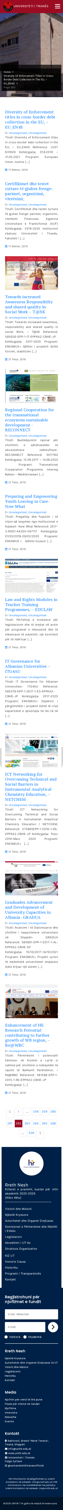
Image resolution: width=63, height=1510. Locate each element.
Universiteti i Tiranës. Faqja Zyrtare (20, 1459)
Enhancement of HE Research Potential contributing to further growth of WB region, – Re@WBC (27, 1035)
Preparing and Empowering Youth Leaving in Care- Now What (31, 501)
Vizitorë (14, 1337)
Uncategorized (18, 132)
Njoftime (10, 1408)
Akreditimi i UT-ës (17, 1242)
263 (27, 1123)
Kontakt (10, 1279)
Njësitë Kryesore (16, 1214)
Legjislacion (13, 1237)
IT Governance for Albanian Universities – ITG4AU (27, 666)
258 (36, 1111)
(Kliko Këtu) (13, 1197)
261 (9, 1123)
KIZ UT (10, 1255)
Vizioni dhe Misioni (18, 1209)
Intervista (11, 1412)
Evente (9, 1421)
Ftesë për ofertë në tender (22, 1404)
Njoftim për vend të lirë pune (24, 1399)
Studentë (34, 1337)
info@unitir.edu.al (19, 1449)
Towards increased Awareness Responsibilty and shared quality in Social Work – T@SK (29, 304)
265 (44, 1123)
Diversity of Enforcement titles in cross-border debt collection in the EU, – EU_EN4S (30, 119)
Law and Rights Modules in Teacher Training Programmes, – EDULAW (31, 604)
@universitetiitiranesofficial (26, 1465)
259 (44, 1111)
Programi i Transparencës (23, 1273)
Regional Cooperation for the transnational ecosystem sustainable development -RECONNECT (29, 419)
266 (53, 1123)
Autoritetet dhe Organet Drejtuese (29, 1220)
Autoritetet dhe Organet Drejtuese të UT (31, 1362)
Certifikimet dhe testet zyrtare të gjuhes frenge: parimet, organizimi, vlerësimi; (29, 191)
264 (36, 1123)
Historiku (11, 1267)
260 (53, 1111)
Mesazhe (10, 1417)
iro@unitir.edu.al (48, 1488)
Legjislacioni (12, 1371)
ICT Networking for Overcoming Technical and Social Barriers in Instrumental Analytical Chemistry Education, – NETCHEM (31, 787)
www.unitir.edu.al (19, 1453)
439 (31, 1133)
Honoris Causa (15, 1261)
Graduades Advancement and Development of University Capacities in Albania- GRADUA (29, 910)
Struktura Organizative (21, 1248)
